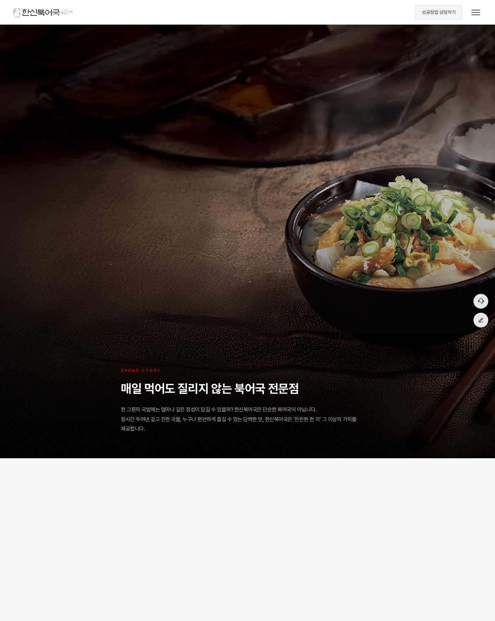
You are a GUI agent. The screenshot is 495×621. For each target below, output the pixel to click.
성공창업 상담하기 (439, 12)
